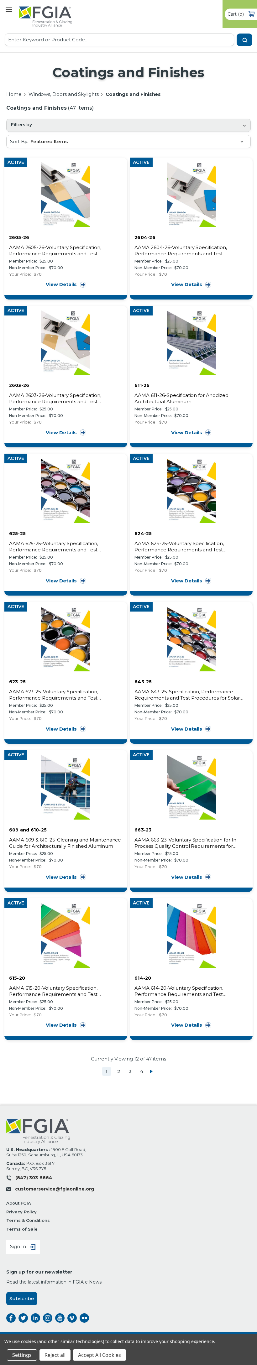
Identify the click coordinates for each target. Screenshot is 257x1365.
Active (16, 162)
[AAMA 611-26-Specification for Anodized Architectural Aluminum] (191, 342)
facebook (11, 1318)
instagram (47, 1318)
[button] (128, 125)
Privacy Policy (21, 1211)
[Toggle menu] (8, 9)
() (236, 14)
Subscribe (21, 1298)
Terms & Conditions (28, 1220)
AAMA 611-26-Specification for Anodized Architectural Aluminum (181, 398)
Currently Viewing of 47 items (128, 1059)
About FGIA (18, 1203)
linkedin (35, 1318)
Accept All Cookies (99, 1355)
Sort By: (19, 141)
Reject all (55, 1355)
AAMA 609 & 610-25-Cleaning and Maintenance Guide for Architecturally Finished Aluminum (65, 843)
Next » (151, 1071)
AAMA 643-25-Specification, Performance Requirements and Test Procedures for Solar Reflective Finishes (187, 695)
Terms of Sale (21, 1229)
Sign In (18, 1247)
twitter (23, 1318)
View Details (61, 284)
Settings (22, 1355)
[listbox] (140, 141)
